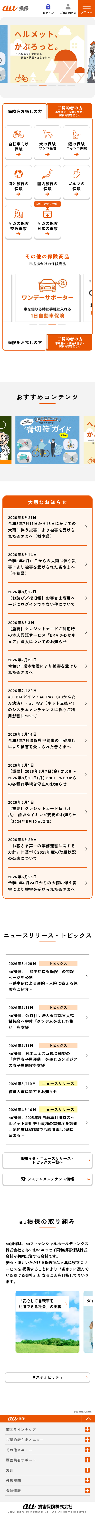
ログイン (48, 12)
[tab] (24, 85)
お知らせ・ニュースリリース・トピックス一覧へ (47, 1160)
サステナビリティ (47, 1377)
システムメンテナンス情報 (50, 1179)
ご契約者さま (68, 12)
